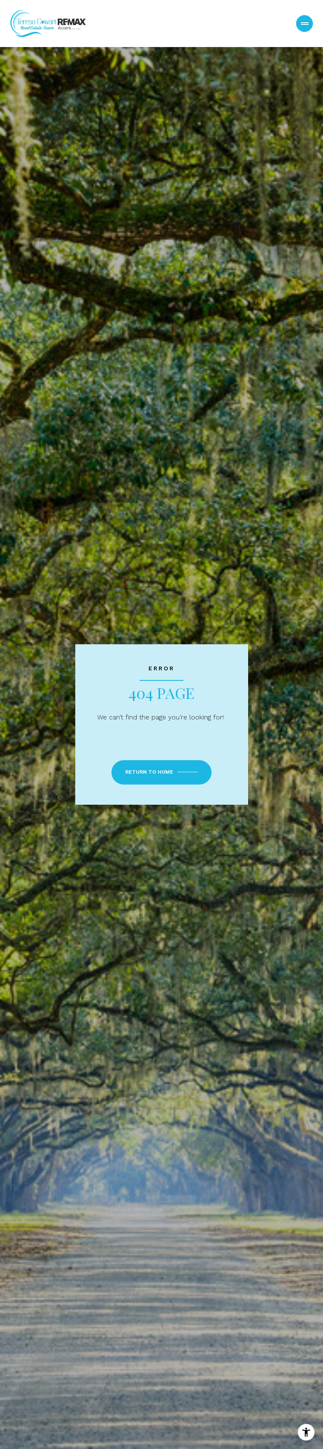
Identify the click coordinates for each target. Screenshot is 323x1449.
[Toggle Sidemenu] (304, 23)
